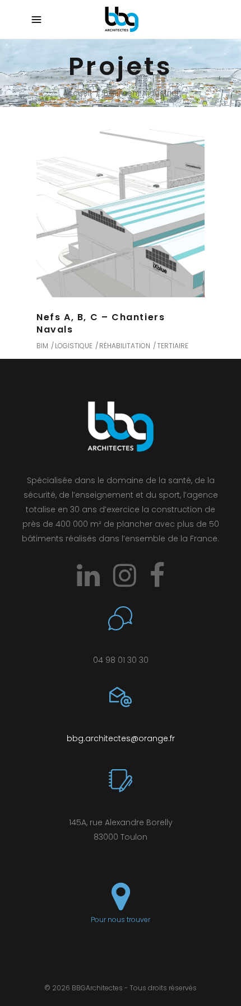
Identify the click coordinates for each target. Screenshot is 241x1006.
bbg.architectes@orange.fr (121, 738)
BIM (42, 345)
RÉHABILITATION (124, 345)
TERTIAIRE (172, 345)
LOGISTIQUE (73, 345)
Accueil (77, 93)
